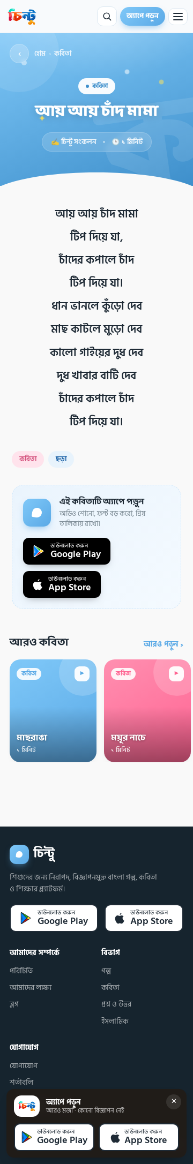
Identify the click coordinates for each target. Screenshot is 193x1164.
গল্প (106, 971)
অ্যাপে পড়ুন (143, 16)
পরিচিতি (21, 971)
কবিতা (62, 54)
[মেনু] (178, 16)
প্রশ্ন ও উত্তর (116, 1004)
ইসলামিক (114, 1021)
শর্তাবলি (21, 1082)
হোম (40, 54)
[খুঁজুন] (107, 16)
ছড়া (61, 459)
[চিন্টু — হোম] (22, 17)
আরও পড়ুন (163, 644)
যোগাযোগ (24, 1066)
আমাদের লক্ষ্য (30, 987)
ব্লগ (14, 1004)
